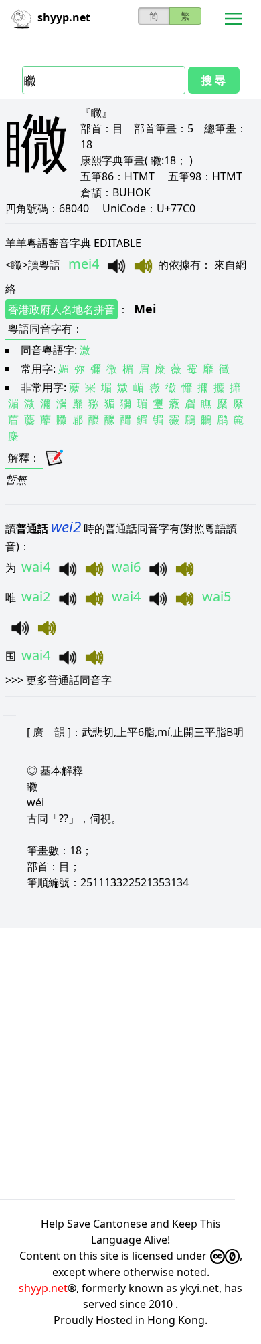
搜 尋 (213, 80)
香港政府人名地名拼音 (61, 309)
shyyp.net (43, 1288)
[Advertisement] (130, 1063)
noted (192, 1272)
